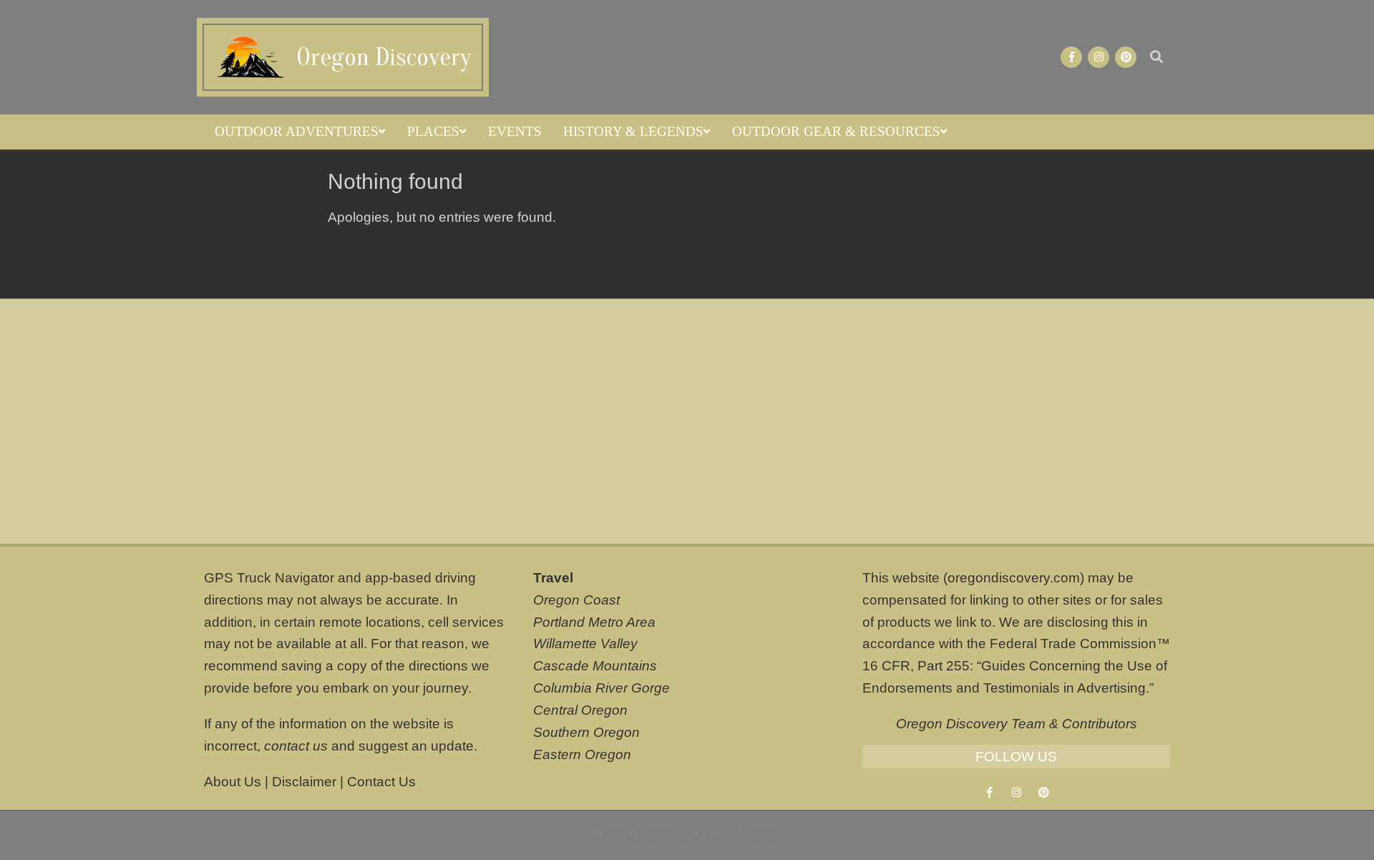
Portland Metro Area (594, 622)
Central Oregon (580, 710)
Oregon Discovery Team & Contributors (1016, 723)
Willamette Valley (585, 643)
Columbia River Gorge (601, 687)
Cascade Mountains (595, 665)
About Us (232, 781)
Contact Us (381, 781)
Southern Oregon (586, 732)
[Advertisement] (687, 421)
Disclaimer (304, 781)
